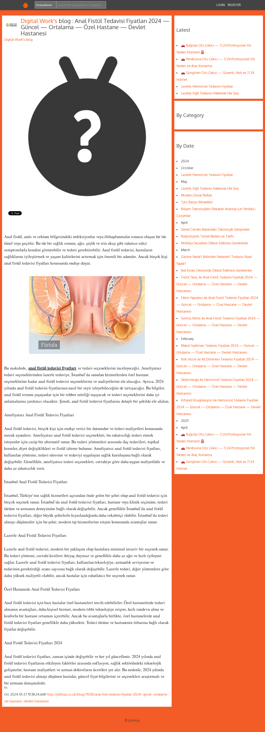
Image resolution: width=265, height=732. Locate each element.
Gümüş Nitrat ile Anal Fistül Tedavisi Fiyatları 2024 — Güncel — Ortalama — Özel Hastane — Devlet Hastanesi (218, 325)
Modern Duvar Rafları (196, 195)
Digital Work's (40, 20)
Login (220, 5)
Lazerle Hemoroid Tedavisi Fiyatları (207, 86)
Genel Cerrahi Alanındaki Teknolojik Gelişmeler (215, 229)
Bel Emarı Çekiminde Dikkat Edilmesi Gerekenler (216, 270)
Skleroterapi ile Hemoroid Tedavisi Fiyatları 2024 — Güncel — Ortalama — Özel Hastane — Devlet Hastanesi (217, 386)
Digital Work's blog (18, 39)
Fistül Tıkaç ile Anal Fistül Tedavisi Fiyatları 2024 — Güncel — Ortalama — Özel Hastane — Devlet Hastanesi (216, 284)
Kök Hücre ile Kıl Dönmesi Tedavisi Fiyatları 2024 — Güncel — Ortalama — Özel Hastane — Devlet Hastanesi (217, 366)
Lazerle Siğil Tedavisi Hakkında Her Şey (210, 93)
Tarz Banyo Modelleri (197, 202)
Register (234, 5)
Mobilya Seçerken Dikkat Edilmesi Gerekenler (214, 243)
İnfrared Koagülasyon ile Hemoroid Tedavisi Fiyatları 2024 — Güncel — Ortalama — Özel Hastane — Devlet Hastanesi (218, 407)
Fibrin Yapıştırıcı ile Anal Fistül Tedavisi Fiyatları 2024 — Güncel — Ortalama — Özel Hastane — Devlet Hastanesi (217, 304)
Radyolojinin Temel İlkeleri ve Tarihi (207, 236)
